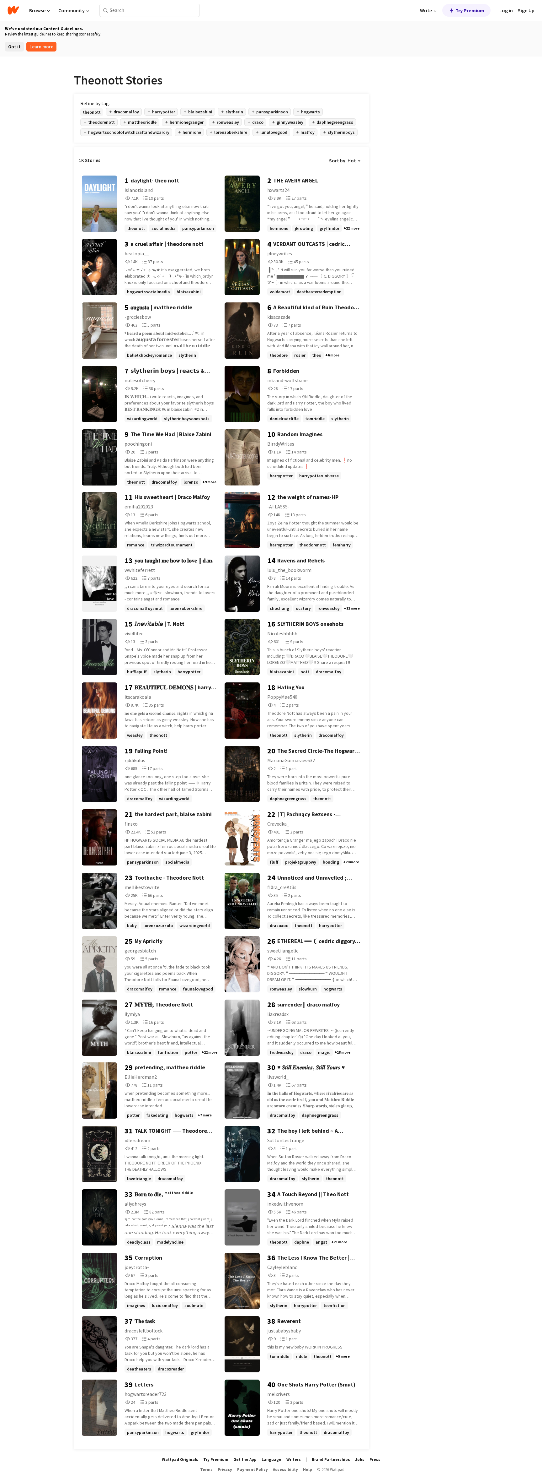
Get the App (245, 1459)
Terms (206, 1469)
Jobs (359, 1459)
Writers (293, 1459)
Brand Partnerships (331, 1459)
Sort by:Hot (342, 160)
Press (374, 1459)
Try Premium (469, 10)
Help (307, 1469)
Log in (506, 10)
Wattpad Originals (180, 1459)
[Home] (13, 10)
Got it (14, 47)
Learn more (41, 47)
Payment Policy (252, 1469)
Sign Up (526, 10)
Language (271, 1459)
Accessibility (285, 1469)
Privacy (225, 1469)
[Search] (105, 10)
